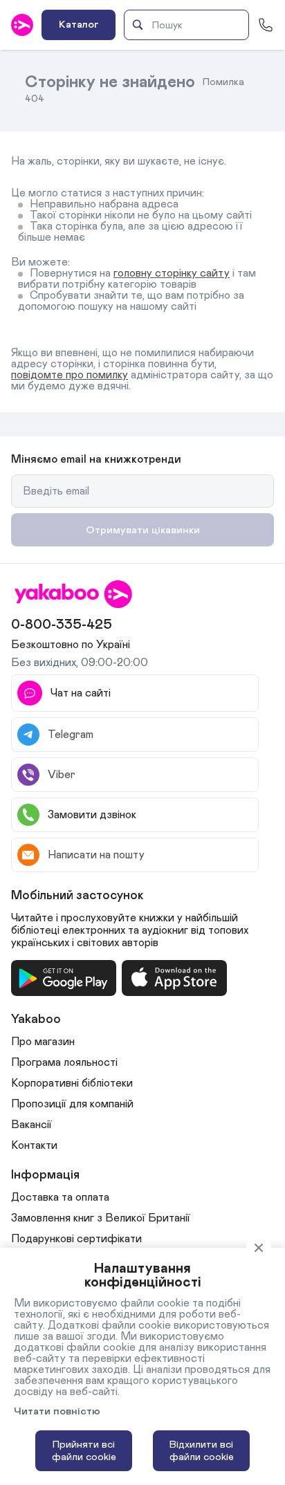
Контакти (34, 1145)
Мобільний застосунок (77, 895)
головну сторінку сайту (171, 273)
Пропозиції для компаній (72, 1103)
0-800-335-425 (61, 624)
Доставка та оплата (60, 1197)
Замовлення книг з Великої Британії (100, 1218)
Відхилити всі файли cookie (201, 1450)
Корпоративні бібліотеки (72, 1083)
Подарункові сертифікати (76, 1238)
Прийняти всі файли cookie (84, 1450)
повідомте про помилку (69, 374)
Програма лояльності (64, 1062)
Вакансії (31, 1124)
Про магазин (43, 1041)
